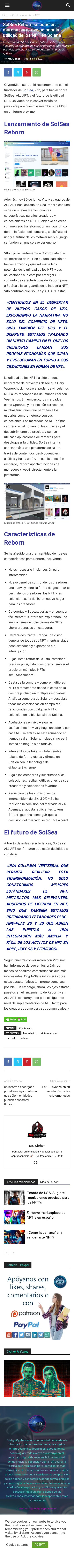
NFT (37, 15)
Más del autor (49, 1182)
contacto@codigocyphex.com (38, 1508)
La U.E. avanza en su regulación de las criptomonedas (56, 1091)
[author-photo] (37, 1140)
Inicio (5, 15)
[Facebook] (8, 72)
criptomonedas (48, 1033)
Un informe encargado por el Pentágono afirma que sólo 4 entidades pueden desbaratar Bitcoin (20, 1095)
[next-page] (13, 1252)
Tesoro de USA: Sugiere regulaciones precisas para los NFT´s (48, 1197)
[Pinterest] (27, 72)
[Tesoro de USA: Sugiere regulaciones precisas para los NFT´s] (14, 1198)
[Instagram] (37, 1162)
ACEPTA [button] (40, 1544)
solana (24, 1038)
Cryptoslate (25, 1028)
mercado (11, 1038)
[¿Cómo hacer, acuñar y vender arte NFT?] (14, 1237)
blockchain (29, 1033)
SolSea (28, 90)
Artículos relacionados (21, 1182)
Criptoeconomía (21, 15)
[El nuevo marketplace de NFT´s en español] (14, 1217)
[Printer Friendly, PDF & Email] (15, 1019)
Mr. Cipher (14, 58)
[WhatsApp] (36, 72)
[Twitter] (18, 72)
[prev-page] (6, 1252)
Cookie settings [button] (17, 1545)
